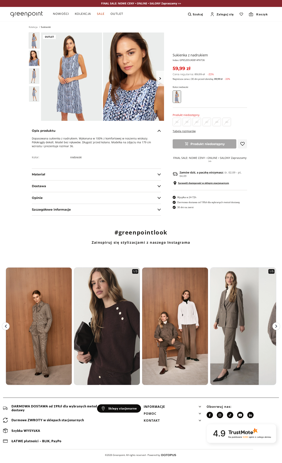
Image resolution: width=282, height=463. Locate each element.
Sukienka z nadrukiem (190, 55)
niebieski (76, 157)
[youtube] (240, 415)
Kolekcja (33, 27)
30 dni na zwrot (185, 207)
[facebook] (210, 415)
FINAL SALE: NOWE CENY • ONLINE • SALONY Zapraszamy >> (210, 159)
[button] (172, 407)
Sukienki (46, 27)
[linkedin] (250, 415)
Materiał (38, 174)
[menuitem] (62, 14)
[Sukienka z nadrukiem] (34, 40)
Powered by (154, 455)
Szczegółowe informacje (51, 209)
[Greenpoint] (26, 14)
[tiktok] (230, 415)
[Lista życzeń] (241, 14)
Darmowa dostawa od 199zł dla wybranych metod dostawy (208, 202)
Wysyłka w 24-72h (186, 197)
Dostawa (39, 186)
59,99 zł (181, 68)
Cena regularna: (193, 74)
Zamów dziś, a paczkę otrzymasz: (211, 174)
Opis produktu (43, 131)
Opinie (37, 198)
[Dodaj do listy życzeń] (242, 143)
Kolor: (180, 87)
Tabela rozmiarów (184, 131)
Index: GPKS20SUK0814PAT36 (189, 60)
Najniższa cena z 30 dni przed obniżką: (201, 79)
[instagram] (220, 415)
